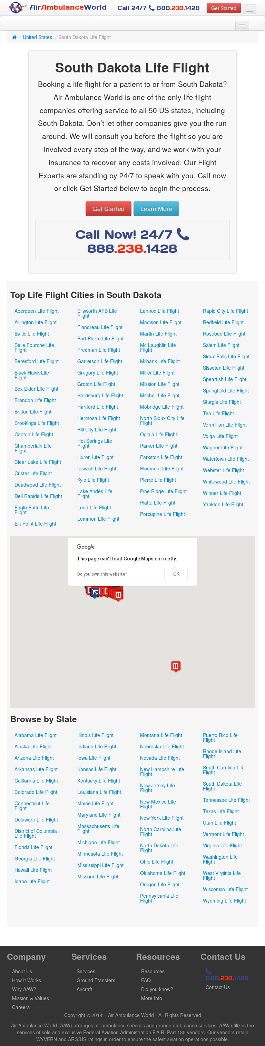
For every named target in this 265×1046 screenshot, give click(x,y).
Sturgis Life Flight (222, 401)
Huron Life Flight (95, 457)
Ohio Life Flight (156, 861)
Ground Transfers (96, 980)
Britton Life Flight (32, 411)
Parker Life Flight (158, 445)
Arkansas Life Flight (36, 769)
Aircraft (84, 989)
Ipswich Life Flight (96, 468)
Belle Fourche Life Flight (34, 347)
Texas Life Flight (221, 811)
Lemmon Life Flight (98, 518)
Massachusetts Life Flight (98, 828)
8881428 (227, 978)
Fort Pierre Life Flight (100, 338)
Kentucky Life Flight (98, 780)
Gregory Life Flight (97, 372)
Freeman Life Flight (98, 349)
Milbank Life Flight (160, 361)
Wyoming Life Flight (224, 900)
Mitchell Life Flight (159, 395)
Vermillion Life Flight (225, 424)
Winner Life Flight (222, 492)
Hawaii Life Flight (33, 869)
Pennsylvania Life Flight (159, 898)
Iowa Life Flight (93, 757)
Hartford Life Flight (97, 406)
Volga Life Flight (220, 435)
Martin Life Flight (158, 333)
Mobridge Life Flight (162, 406)
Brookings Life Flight (36, 422)
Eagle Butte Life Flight (31, 510)
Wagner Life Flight (223, 447)
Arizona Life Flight (34, 757)
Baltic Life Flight (31, 333)
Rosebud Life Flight (224, 333)
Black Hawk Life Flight (31, 375)
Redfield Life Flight (223, 322)
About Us (22, 971)
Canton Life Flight (33, 434)
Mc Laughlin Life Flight (158, 347)
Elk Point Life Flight (35, 523)
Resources (153, 971)
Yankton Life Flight (223, 504)
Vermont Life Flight (223, 833)
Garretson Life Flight (99, 361)
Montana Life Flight (161, 734)
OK (176, 574)
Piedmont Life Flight (162, 468)
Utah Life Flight (219, 822)
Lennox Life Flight (159, 310)
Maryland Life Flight (98, 814)
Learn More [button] (156, 208)
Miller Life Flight (157, 372)
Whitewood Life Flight (226, 481)
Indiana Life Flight (96, 746)
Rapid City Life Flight (225, 310)
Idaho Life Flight (32, 881)
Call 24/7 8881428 (158, 7)
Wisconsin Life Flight (225, 889)
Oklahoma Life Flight (162, 872)
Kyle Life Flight (93, 479)
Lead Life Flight (94, 507)
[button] (118, 596)
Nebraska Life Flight (162, 746)
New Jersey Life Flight (157, 788)
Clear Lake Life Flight (37, 461)
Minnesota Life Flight (100, 853)
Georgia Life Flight (34, 858)
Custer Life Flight (33, 473)
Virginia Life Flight (222, 845)
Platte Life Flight (157, 502)
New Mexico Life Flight (158, 804)
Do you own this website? (102, 574)
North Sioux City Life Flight (162, 420)
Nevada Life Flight (160, 757)
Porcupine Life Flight (162, 513)
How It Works (26, 980)
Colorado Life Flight (35, 791)
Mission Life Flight (159, 383)
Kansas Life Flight (96, 769)
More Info (151, 998)
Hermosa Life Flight (98, 418)
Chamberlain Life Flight (33, 448)
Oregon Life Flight (159, 884)
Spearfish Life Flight (224, 379)
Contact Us (218, 987)
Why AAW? (24, 989)
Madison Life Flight (160, 322)
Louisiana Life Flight (99, 791)
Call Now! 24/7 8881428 (127, 241)
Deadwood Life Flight (37, 484)
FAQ (146, 980)
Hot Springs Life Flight (94, 443)
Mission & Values (30, 998)
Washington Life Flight (220, 859)
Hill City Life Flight (96, 429)
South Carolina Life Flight (224, 770)
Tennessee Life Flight (226, 799)
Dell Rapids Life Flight (38, 495)
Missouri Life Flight (97, 876)
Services (86, 971)
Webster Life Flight (223, 470)
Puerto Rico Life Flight (220, 737)
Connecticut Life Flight (32, 805)
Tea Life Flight (218, 413)
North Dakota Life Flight (159, 848)
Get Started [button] (223, 7)
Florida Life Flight (33, 847)
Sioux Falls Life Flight (226, 356)
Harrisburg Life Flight (100, 395)
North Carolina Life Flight (160, 831)
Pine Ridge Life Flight (163, 491)
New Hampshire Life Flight (162, 771)
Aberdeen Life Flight (36, 310)
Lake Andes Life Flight (94, 493)
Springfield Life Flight (226, 390)
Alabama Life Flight (35, 734)
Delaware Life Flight (36, 819)
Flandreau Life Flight (99, 326)
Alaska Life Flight (33, 746)
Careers (21, 1007)
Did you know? (157, 989)
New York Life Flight (162, 817)
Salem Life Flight (221, 344)
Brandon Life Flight (35, 400)
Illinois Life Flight (95, 734)
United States (37, 36)
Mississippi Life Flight (100, 864)
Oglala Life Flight (158, 434)
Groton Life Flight (96, 383)
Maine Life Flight (95, 803)
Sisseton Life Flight (223, 367)
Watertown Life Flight (226, 458)
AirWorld (67, 7)
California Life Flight (36, 780)
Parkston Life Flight (161, 457)
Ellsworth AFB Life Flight (97, 313)
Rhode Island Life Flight (222, 753)
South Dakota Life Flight (222, 786)
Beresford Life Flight (36, 361)
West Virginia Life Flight (222, 875)
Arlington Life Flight (35, 322)
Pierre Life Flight (158, 479)
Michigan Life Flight (98, 842)
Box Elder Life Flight (36, 388)
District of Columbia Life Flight (35, 833)
